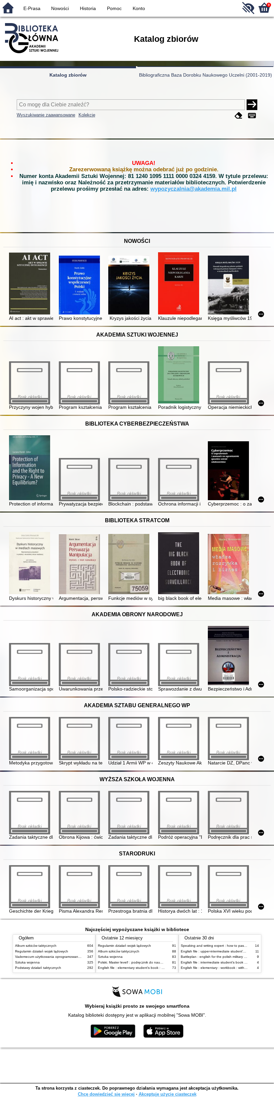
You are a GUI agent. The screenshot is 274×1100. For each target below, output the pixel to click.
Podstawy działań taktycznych (38, 968)
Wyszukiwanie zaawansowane (46, 114)
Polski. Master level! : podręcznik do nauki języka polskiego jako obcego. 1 (155, 962)
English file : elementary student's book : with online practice (144, 968)
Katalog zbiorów (68, 75)
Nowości (60, 8)
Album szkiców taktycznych (35, 945)
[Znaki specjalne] (252, 115)
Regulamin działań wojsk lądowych (41, 951)
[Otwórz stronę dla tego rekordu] (31, 284)
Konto (139, 8)
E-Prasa (31, 8)
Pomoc (114, 8)
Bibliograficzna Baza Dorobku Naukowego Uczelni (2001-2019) (205, 75)
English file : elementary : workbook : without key (218, 968)
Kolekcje (87, 114)
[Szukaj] (252, 104)
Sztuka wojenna (27, 962)
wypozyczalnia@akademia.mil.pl (193, 189)
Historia (88, 8)
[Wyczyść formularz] (238, 115)
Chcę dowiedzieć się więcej (106, 1094)
